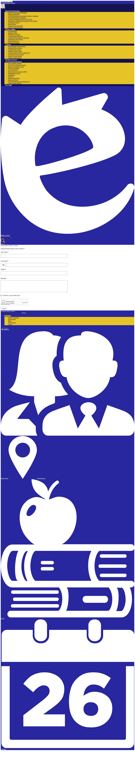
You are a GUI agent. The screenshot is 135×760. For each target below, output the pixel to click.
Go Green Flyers (13, 70)
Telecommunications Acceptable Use (18, 81)
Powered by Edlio (5, 329)
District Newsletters (13, 68)
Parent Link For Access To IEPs (17, 71)
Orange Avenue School (15, 56)
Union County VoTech (14, 83)
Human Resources (13, 41)
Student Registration (14, 78)
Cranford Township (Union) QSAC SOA (20, 19)
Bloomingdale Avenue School (16, 46)
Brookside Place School (15, 48)
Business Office (12, 33)
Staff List (10, 76)
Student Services (13, 80)
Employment (12, 319)
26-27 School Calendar (14, 63)
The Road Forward (13, 22)
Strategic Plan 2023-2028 (15, 27)
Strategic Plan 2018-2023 (15, 26)
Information (11, 75)
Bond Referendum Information (17, 17)
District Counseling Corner (16, 67)
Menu (9, 321)
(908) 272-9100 (30, 313)
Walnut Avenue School (14, 58)
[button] (12, 11)
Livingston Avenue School (16, 54)
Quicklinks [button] (7, 316)
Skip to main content (7, 1)
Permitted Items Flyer (14, 73)
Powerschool (12, 322)
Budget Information (13, 14)
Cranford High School (14, 49)
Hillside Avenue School (15, 51)
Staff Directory (41, 478)
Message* (4, 278)
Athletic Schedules (13, 317)
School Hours (12, 24)
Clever (10, 324)
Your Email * (4, 261)
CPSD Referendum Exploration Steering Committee (23, 16)
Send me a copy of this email (11, 295)
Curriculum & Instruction (15, 36)
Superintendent (12, 31)
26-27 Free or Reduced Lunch (17, 65)
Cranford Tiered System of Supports (18, 38)
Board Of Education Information (17, 13)
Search (3, 244)
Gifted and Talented (14, 43)
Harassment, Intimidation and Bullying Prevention (22, 21)
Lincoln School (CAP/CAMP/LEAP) (19, 53)
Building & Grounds (14, 34)
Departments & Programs (15, 39)
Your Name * (5, 252)
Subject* (3, 269)
